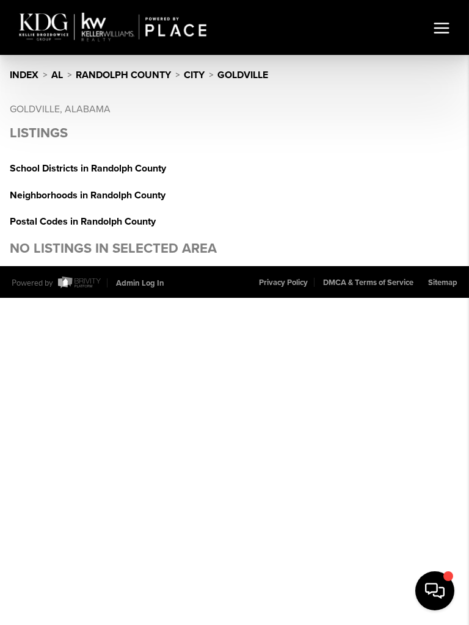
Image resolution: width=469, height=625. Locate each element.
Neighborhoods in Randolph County (87, 195)
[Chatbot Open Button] (434, 590)
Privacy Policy (283, 282)
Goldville (242, 75)
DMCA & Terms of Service (368, 282)
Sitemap (442, 282)
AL (57, 75)
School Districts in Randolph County (88, 168)
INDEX (24, 75)
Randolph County (123, 75)
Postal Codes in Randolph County (83, 221)
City (194, 75)
